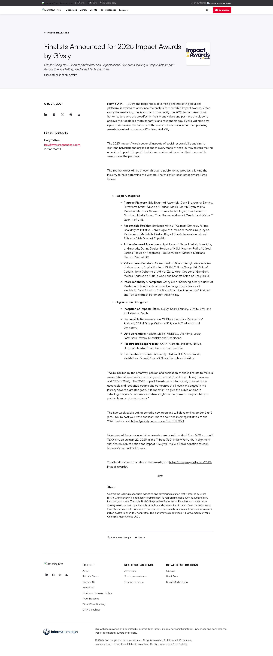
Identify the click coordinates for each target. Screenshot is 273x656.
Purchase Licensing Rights (97, 593)
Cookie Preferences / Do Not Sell (168, 644)
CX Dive (81, 3)
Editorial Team (90, 576)
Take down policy (138, 644)
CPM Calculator (91, 609)
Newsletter (88, 587)
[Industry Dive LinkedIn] (46, 575)
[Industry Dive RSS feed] (66, 575)
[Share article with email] (79, 114)
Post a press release (135, 576)
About (85, 570)
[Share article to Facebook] (54, 114)
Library (83, 9)
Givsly (130, 103)
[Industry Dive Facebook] (53, 575)
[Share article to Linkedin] (45, 114)
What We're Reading (93, 604)
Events (93, 9)
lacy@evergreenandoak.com (62, 144)
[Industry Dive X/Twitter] (60, 575)
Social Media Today (108, 3)
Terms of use (119, 644)
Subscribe (224, 10)
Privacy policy (102, 644)
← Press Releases (56, 32)
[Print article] (70, 114)
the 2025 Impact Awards (185, 108)
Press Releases (108, 9)
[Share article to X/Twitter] (62, 114)
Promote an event (134, 582)
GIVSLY (73, 75)
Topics (123, 10)
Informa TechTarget (149, 628)
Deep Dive (71, 9)
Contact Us (88, 582)
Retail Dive (92, 3)
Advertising (130, 570)
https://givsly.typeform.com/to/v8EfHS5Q (157, 421)
